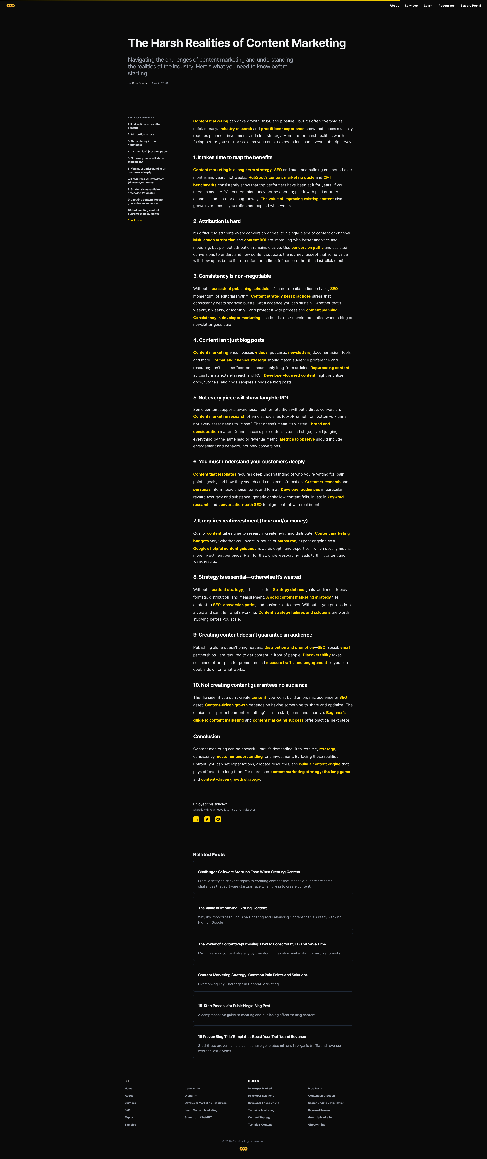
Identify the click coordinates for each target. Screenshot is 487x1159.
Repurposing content (329, 367)
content (214, 533)
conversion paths (307, 247)
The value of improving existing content (297, 199)
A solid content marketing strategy (298, 597)
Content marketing (210, 121)
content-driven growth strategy (230, 779)
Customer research (323, 481)
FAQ (127, 1110)
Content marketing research (219, 416)
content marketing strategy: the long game (310, 771)
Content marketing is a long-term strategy (232, 169)
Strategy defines (288, 589)
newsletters (299, 352)
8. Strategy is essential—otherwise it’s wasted (144, 191)
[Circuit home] (10, 5)
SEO (278, 169)
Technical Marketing (261, 1110)
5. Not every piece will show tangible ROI (146, 159)
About (394, 5)
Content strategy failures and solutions (294, 612)
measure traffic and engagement (296, 662)
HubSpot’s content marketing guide (281, 177)
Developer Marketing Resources (206, 1102)
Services (411, 5)
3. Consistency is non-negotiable (142, 142)
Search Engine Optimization (326, 1102)
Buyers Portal (471, 5)
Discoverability (317, 655)
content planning (322, 310)
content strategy (227, 589)
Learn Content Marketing (201, 1110)
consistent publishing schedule (240, 288)
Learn (428, 5)
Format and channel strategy (239, 360)
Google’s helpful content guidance (225, 548)
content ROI (255, 240)
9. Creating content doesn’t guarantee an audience (145, 201)
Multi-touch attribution (214, 240)
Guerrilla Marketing (320, 1117)
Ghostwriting (316, 1124)
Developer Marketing (261, 1088)
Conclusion (135, 220)
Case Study (192, 1088)
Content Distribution (321, 1095)
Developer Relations (261, 1095)
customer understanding (240, 756)
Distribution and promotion (289, 647)
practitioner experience (283, 128)
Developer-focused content (289, 375)
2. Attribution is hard (141, 134)
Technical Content (260, 1124)
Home (128, 1088)
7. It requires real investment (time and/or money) (146, 180)
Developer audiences (300, 489)
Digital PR (191, 1095)
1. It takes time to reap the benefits (144, 125)
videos (261, 352)
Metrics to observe (297, 439)
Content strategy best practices (281, 296)
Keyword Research (320, 1110)
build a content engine (320, 764)
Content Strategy (259, 1117)
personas (202, 489)
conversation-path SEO (240, 504)
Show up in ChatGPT (198, 1117)
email (345, 647)
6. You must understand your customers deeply (147, 170)
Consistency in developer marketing (226, 317)
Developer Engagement (263, 1102)
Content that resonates (214, 474)
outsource (287, 541)
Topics (129, 1117)
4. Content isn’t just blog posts (148, 151)
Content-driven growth (226, 705)
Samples (130, 1124)
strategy (327, 749)
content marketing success (278, 720)
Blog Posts (315, 1088)
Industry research (235, 128)
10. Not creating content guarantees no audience (143, 211)
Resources (446, 5)
